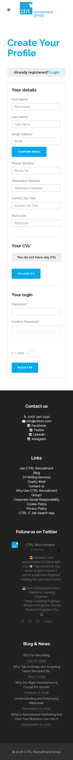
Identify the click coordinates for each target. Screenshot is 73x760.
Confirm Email (29, 151)
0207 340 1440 (38, 417)
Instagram (38, 439)
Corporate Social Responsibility (36, 499)
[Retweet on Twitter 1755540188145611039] (31, 621)
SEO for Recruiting (36, 655)
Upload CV (26, 273)
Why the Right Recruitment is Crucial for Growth (36, 685)
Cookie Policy (37, 504)
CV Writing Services (37, 477)
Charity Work (36, 482)
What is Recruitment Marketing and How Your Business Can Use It (36, 717)
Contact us (36, 486)
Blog (36, 473)
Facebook (38, 425)
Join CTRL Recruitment (36, 468)
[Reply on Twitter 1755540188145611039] (23, 621)
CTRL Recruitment (40, 545)
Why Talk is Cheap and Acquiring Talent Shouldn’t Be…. (36, 669)
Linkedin (38, 434)
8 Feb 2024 (37, 549)
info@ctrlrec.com (38, 421)
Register (25, 367)
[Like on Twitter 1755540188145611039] (39, 621)
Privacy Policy (36, 508)
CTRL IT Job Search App (37, 513)
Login (54, 72)
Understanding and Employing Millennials (37, 701)
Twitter (38, 430)
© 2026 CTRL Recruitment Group (36, 752)
